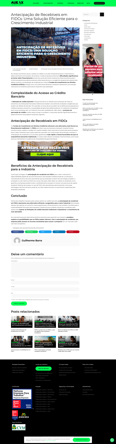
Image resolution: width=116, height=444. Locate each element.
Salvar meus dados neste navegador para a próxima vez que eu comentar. (30, 299)
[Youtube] (93, 376)
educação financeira (56, 69)
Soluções (36, 3)
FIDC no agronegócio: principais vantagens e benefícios (90, 125)
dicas (49, 69)
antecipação (44, 69)
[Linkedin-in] (90, 376)
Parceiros (71, 3)
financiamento (69, 69)
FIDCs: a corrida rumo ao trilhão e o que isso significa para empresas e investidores (45, 331)
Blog (88, 3)
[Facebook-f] (86, 376)
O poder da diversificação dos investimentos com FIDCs (90, 104)
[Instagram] (83, 376)
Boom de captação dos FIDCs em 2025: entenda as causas (92, 115)
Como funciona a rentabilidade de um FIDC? (92, 120)
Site (12, 293)
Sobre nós (80, 3)
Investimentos (48, 3)
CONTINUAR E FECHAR (81, 439)
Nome (13, 280)
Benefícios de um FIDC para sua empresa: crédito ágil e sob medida (93, 129)
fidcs (63, 69)
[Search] (102, 14)
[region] (58, 440)
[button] (17, 231)
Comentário (14, 261)
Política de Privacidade (50, 440)
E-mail (13, 286)
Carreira (60, 3)
